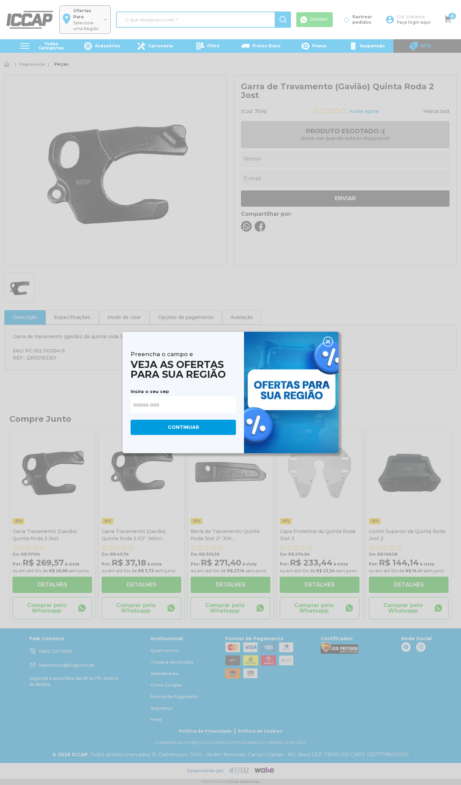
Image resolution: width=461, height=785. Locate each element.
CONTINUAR (183, 427)
